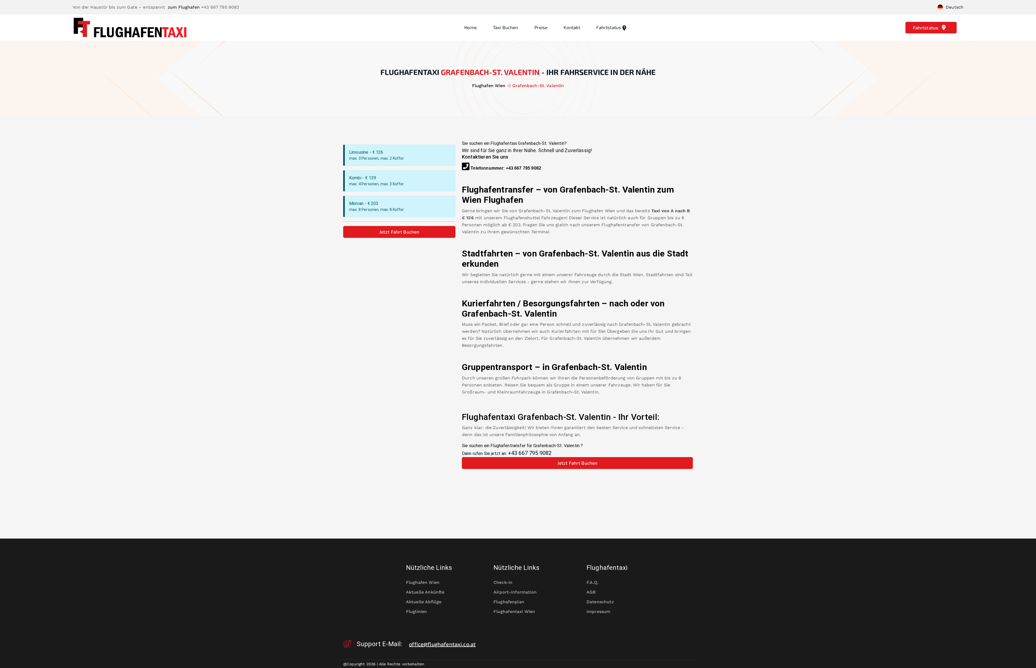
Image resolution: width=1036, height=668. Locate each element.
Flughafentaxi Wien (514, 611)
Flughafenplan (508, 601)
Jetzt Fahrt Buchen (399, 231)
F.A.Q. (592, 582)
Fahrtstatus (608, 27)
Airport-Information (515, 592)
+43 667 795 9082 (523, 168)
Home (470, 27)
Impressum (598, 611)
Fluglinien (416, 611)
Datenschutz (600, 601)
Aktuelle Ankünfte (425, 592)
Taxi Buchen (505, 27)
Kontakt (572, 27)
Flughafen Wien (598, 210)
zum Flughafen (184, 7)
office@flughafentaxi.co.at (442, 644)
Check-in (502, 582)
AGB (591, 592)
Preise (541, 27)
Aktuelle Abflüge (423, 601)
